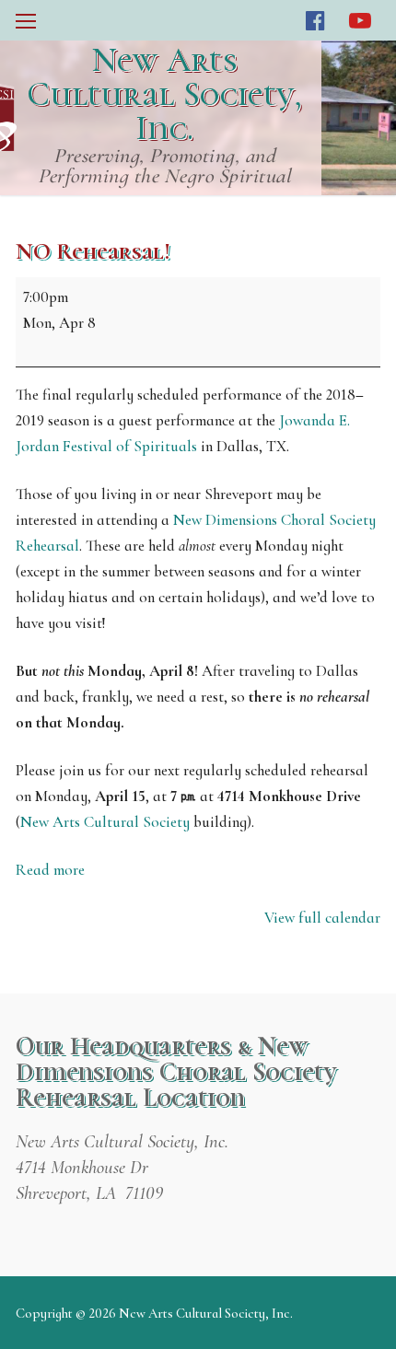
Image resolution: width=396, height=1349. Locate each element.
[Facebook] (315, 21)
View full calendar (322, 917)
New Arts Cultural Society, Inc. (164, 94)
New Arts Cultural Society (105, 821)
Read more (50, 869)
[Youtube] (360, 21)
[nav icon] (26, 20)
